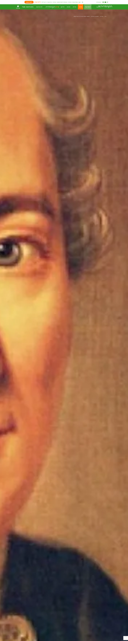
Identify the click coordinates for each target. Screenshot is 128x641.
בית (105, 16)
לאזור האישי (29, 2)
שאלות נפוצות (75, 2)
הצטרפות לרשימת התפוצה (62, 2)
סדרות (101, 16)
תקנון (80, 2)
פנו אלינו (69, 2)
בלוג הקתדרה (49, 2)
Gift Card (43, 2)
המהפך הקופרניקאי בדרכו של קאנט (82, 16)
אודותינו (54, 2)
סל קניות (37, 2)
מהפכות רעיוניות (95, 16)
